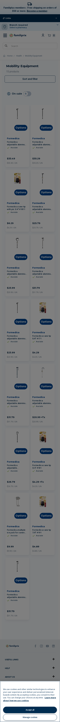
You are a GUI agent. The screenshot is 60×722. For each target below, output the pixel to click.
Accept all (30, 710)
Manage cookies (30, 717)
